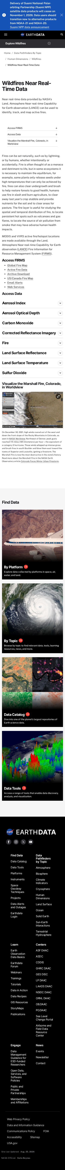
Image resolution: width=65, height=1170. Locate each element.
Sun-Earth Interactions (43, 923)
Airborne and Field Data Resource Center (43, 1030)
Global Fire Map (17, 265)
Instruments (17, 879)
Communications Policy (21, 1131)
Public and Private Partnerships (18, 1090)
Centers (41, 944)
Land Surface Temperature (25, 363)
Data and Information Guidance (25, 1125)
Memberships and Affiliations (19, 1100)
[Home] (35, 34)
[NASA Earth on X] (23, 841)
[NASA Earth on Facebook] (8, 841)
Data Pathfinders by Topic (43, 858)
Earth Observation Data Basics (18, 954)
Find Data (17, 855)
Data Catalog (18, 861)
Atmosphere (43, 867)
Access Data (14, 134)
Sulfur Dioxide (14, 373)
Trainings (16, 978)
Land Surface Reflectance (24, 353)
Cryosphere (43, 889)
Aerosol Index (14, 303)
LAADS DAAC (44, 986)
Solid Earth (42, 916)
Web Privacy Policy (18, 1119)
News (39, 1045)
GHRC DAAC (43, 968)
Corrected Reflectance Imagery (29, 333)
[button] (32, 410)
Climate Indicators (42, 881)
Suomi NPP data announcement (29, 27)
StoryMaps (17, 1008)
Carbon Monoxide (17, 323)
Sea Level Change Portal (44, 1018)
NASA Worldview (17, 439)
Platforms (16, 873)
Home (7, 53)
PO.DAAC (41, 1010)
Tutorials (16, 984)
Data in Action (19, 990)
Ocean (40, 910)
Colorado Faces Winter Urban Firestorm (39, 461)
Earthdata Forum (16, 964)
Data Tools (17, 867)
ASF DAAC (42, 950)
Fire (5, 343)
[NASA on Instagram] (16, 841)
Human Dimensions (18, 59)
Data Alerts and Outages (18, 905)
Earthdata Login (16, 915)
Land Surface (44, 904)
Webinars (16, 972)
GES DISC (42, 974)
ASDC (39, 956)
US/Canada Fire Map (20, 278)
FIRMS (46, 253)
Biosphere (42, 873)
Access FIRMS (15, 128)
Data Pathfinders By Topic (28, 53)
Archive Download (18, 274)
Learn (14, 944)
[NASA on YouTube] (30, 841)
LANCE (22, 249)
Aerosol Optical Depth (21, 313)
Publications (18, 1014)
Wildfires (36, 59)
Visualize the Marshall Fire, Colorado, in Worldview (28, 142)
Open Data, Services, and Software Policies (18, 1075)
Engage (15, 1045)
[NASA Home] (22, 35)
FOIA (46, 1131)
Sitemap (35, 1137)
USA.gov (12, 1143)
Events (40, 1051)
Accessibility (14, 1137)
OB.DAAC (41, 1004)
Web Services (15, 287)
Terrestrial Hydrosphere (43, 933)
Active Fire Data (17, 269)
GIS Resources (19, 1002)
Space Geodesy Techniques (17, 889)
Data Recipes (18, 996)
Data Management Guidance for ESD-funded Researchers (18, 1058)
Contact (41, 1063)
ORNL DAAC (43, 998)
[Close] (61, 15)
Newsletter (42, 1057)
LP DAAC (41, 980)
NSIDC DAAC (44, 992)
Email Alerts (14, 282)
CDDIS (40, 962)
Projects (15, 898)
